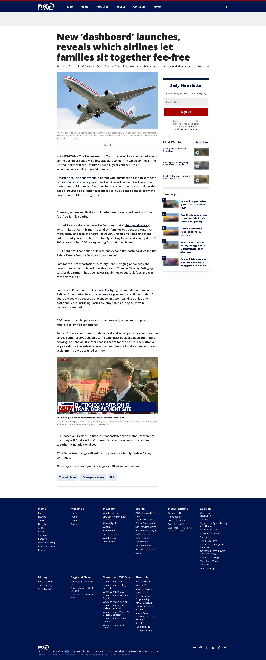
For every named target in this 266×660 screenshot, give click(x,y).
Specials (205, 508)
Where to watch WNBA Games (114, 620)
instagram (213, 647)
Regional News (81, 577)
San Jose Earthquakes (146, 549)
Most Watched (173, 142)
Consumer (43, 535)
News (42, 508)
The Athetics (141, 541)
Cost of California (176, 520)
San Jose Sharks (143, 545)
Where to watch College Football (115, 586)
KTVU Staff (140, 585)
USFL (138, 552)
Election (42, 549)
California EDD (175, 513)
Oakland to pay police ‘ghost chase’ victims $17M (193, 204)
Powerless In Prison (178, 524)
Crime (41, 520)
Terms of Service (188, 129)
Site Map (139, 623)
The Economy (45, 585)
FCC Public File (142, 626)
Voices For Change (209, 557)
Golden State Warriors (146, 523)
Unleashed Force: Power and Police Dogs (180, 529)
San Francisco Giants (145, 526)
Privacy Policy (189, 126)
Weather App (109, 537)
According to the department (76, 178)
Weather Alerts (110, 513)
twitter (225, 647)
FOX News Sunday (47, 546)
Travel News (128, 66)
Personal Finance (46, 581)
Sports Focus (206, 537)
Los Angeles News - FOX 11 (83, 583)
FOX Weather (109, 541)
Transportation (93, 477)
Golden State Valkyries (146, 530)
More (157, 6)
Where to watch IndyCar (115, 601)
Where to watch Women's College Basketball (116, 613)
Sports (140, 508)
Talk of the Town (208, 540)
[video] (201, 152)
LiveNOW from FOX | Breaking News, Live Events (99, 66)
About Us (141, 577)
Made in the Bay (208, 529)
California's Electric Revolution (209, 514)
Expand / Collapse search (226, 6)
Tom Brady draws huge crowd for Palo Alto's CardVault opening (194, 218)
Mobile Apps (141, 612)
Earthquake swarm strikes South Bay (176, 149)
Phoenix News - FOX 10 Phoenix (82, 589)
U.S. (112, 477)
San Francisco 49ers (145, 519)
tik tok (219, 647)
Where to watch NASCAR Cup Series (115, 597)
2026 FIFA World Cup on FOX (147, 514)
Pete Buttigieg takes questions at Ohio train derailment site (91, 417)
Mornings (77, 508)
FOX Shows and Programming (143, 598)
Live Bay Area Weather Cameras (114, 518)
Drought (42, 524)
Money (43, 577)
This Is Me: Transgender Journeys (212, 546)
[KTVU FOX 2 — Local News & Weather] (48, 6)
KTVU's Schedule (143, 602)
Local (41, 513)
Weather (109, 508)
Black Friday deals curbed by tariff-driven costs (177, 177)
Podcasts (42, 538)
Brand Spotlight (208, 568)
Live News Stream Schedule (144, 608)
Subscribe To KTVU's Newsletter (145, 618)
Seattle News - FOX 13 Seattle (82, 596)
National (42, 516)
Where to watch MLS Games (113, 626)
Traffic (74, 516)
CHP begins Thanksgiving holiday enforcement (175, 163)
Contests (75, 520)
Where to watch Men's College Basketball (114, 607)
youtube (200, 647)
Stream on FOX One (116, 577)
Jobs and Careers (143, 588)
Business (42, 531)
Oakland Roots (142, 534)
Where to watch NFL (113, 581)
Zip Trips (75, 513)
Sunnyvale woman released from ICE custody (191, 231)
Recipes (74, 524)
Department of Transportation (106, 156)
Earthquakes (109, 530)
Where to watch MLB (113, 591)
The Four (204, 519)
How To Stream (143, 581)
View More (201, 142)
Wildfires (42, 527)
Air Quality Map (110, 523)
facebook (206, 647)
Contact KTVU (142, 592)
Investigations (178, 508)
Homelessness (175, 516)
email (194, 647)
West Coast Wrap (47, 542)
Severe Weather (111, 534)
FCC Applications (143, 630)
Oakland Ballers (143, 537)
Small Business (45, 588)
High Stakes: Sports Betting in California (213, 524)
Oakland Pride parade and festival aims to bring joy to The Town (193, 262)
